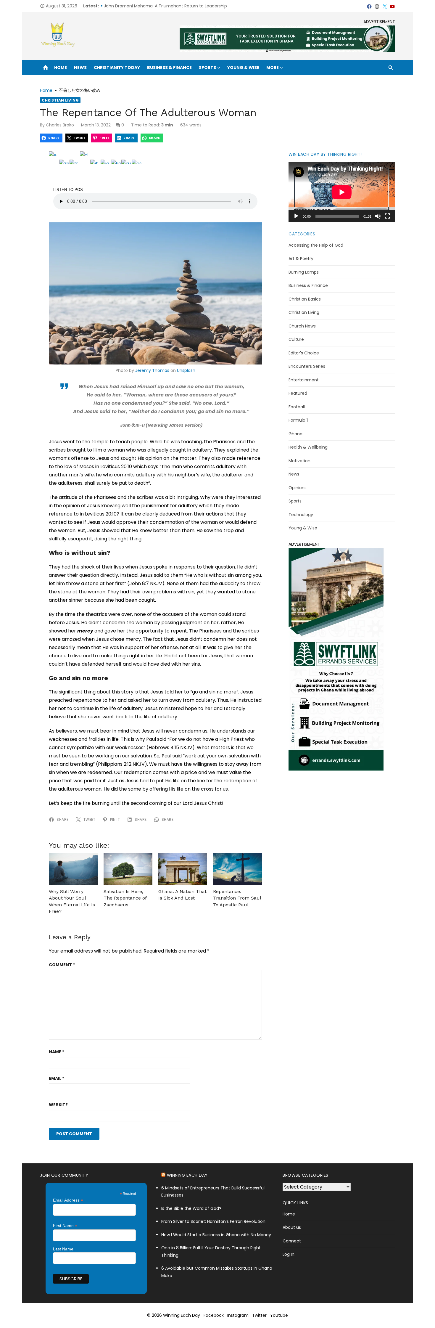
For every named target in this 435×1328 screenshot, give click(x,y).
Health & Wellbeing (308, 447)
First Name (65, 1226)
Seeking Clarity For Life (127, 6)
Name (56, 1052)
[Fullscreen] (387, 216)
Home (60, 67)
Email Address (68, 1200)
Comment (62, 965)
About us (292, 1227)
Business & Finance (169, 67)
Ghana (295, 434)
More (272, 67)
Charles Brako (60, 125)
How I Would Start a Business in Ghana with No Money (216, 1235)
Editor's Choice (304, 353)
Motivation (299, 461)
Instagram (238, 1315)
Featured (298, 393)
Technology (301, 515)
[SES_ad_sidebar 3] (336, 769)
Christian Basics (305, 299)
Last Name (63, 1249)
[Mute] (378, 216)
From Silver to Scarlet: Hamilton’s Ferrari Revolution (213, 1221)
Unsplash (186, 370)
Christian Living (60, 100)
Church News (302, 326)
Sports (207, 67)
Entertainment (304, 380)
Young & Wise (243, 67)
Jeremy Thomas (152, 370)
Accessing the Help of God (316, 245)
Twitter (259, 1315)
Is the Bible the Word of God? (191, 1208)
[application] (342, 192)
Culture (296, 339)
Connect (292, 1241)
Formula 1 (298, 420)
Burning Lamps (304, 272)
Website (58, 1105)
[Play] (296, 216)
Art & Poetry (301, 258)
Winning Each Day (187, 1175)
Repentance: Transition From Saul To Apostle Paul (237, 898)
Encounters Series (307, 366)
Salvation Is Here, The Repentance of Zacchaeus (125, 898)
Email (56, 1078)
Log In (288, 1254)
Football (297, 407)
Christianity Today (117, 67)
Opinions (298, 488)
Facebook (214, 1315)
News (80, 67)
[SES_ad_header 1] (287, 51)
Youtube (279, 1315)
